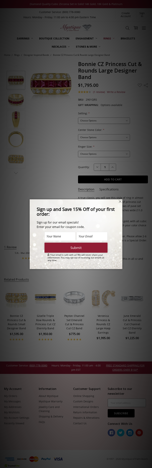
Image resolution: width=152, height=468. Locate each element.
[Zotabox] (120, 265)
